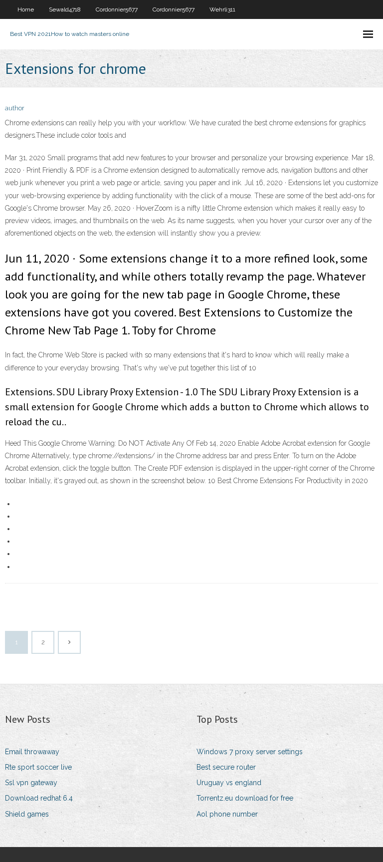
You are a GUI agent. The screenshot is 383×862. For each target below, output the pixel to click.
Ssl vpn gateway (31, 783)
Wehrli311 (222, 9)
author (14, 108)
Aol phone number (227, 814)
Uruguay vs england (228, 783)
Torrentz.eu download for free (244, 798)
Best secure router (226, 767)
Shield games (27, 814)
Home (25, 9)
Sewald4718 (65, 9)
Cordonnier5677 (117, 9)
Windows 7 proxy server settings (249, 752)
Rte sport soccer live (38, 767)
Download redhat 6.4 (39, 798)
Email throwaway (32, 752)
